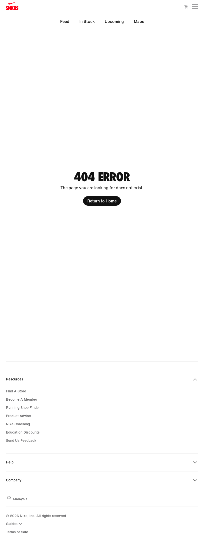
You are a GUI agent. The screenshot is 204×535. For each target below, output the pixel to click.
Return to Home (102, 201)
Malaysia (20, 499)
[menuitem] (14, 524)
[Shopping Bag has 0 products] (186, 7)
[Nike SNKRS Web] (12, 7)
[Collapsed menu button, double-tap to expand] (195, 7)
